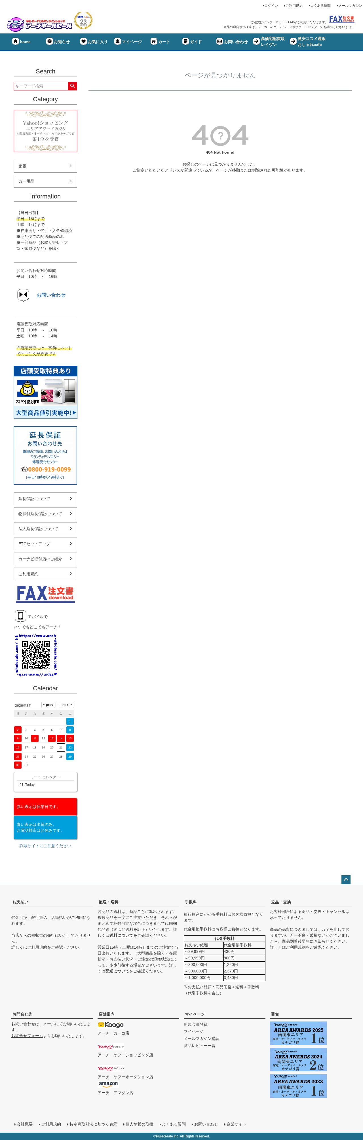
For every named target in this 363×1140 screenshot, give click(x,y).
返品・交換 (281, 902)
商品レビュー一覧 (200, 1045)
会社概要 (25, 1124)
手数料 (191, 902)
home (25, 41)
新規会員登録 (196, 1024)
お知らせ (62, 41)
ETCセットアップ (34, 544)
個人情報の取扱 (139, 1124)
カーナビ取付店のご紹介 (40, 559)
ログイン (271, 6)
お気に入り (98, 41)
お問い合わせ (236, 41)
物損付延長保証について (40, 513)
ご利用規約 (294, 6)
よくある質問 (320, 6)
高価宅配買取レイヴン (273, 41)
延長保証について (34, 498)
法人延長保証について (38, 528)
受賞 (275, 1014)
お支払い (20, 902)
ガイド (196, 41)
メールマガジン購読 (202, 1038)
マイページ (132, 41)
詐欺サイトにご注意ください (45, 845)
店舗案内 (107, 1014)
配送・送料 (109, 902)
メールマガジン (350, 6)
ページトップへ (346, 879)
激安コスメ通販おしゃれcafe (312, 41)
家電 (22, 166)
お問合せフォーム (27, 1035)
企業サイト (236, 1124)
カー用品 (26, 181)
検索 (72, 86)
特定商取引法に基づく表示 (93, 1124)
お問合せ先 (22, 1014)
